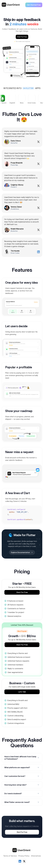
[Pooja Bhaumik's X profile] (38, 164)
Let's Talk (22, 692)
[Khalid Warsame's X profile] (38, 230)
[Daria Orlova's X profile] (38, 142)
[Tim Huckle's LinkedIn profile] (38, 252)
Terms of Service (10, 856)
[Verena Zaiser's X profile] (38, 208)
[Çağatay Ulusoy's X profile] (38, 186)
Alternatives (36, 856)
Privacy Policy (23, 856)
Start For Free (22, 37)
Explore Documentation (22, 552)
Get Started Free (34, 5)
